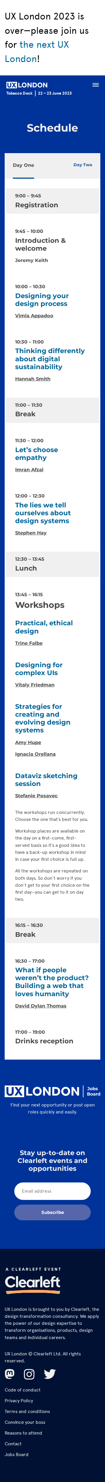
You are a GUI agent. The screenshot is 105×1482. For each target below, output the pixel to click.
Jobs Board (17, 1454)
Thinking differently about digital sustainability (50, 359)
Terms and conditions (27, 1411)
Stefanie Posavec (36, 795)
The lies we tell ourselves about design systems (43, 513)
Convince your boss (25, 1422)
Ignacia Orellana (35, 754)
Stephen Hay (31, 533)
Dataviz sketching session (46, 780)
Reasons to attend (23, 1433)
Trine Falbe (29, 643)
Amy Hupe (28, 742)
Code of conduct (23, 1390)
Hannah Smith (32, 379)
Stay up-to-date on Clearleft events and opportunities (53, 1161)
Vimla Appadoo (34, 315)
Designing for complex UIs (39, 669)
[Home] (26, 86)
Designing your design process (42, 300)
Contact (13, 1443)
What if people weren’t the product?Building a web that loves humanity (52, 982)
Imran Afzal (29, 469)
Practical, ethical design (44, 627)
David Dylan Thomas (40, 1006)
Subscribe (52, 1212)
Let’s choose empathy (36, 454)
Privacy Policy (19, 1400)
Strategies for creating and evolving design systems (43, 718)
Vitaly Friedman (35, 685)
